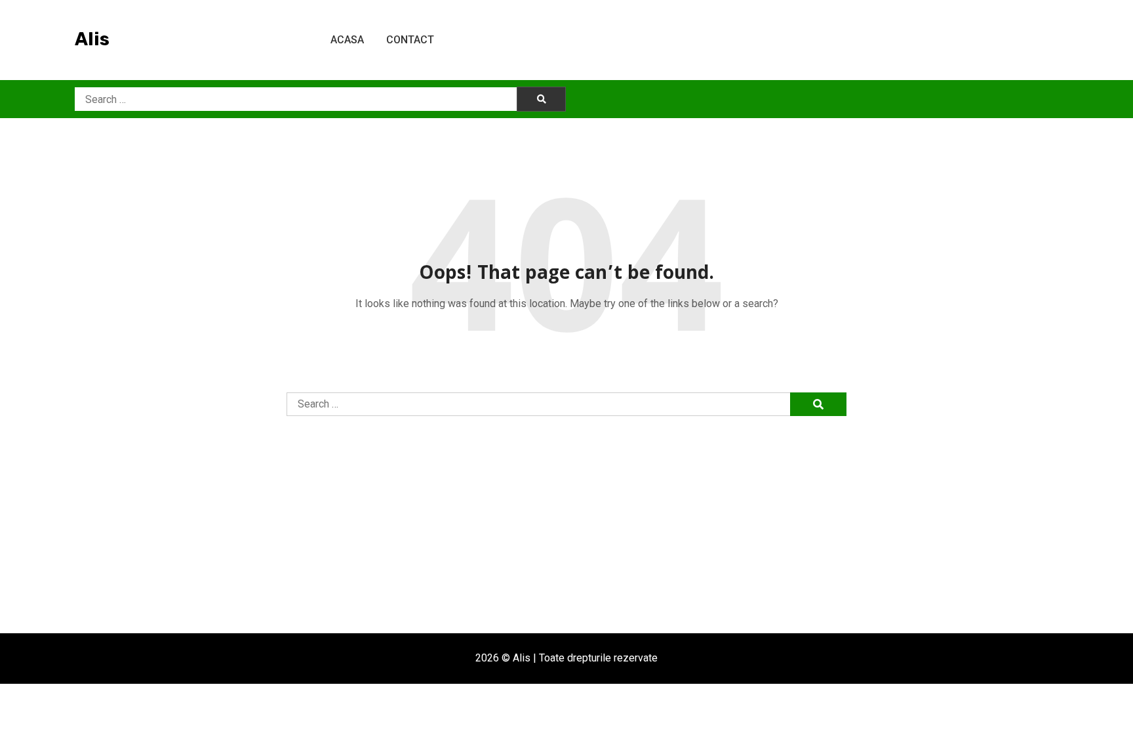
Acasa (347, 39)
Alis (92, 39)
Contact (410, 39)
